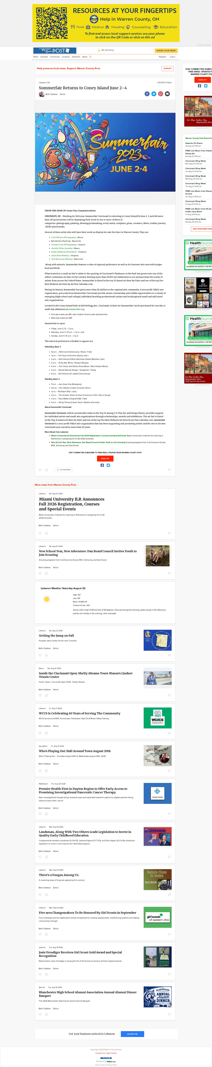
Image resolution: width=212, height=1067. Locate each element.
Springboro (43, 746)
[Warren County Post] (54, 50)
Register (162, 57)
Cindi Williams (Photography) (63, 237)
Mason (41, 668)
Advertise (76, 57)
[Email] (167, 93)
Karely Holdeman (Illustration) (64, 252)
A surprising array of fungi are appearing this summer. (62, 880)
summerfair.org (76, 309)
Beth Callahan (52, 94)
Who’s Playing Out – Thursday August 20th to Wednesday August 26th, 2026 (72, 756)
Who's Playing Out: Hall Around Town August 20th (75, 751)
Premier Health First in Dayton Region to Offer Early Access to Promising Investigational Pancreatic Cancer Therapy (83, 790)
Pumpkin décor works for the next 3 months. (58, 641)
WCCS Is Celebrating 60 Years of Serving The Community (79, 713)
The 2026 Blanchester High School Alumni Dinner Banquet (64, 1001)
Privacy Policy (112, 1065)
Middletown (43, 784)
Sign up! (105, 459)
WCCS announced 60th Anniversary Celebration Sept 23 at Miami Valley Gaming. (74, 718)
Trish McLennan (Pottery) (62, 259)
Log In (172, 57)
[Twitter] (153, 93)
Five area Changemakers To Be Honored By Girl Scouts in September (87, 912)
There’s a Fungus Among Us (59, 875)
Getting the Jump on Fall (56, 635)
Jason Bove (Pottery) (60, 255)
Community (55, 57)
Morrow (42, 987)
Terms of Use (100, 1065)
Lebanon (42, 494)
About (84, 57)
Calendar (44, 57)
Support (168, 68)
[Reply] (47, 469)
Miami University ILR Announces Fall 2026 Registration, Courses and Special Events (71, 504)
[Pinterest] (160, 93)
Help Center (111, 1053)
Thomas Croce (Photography (63, 245)
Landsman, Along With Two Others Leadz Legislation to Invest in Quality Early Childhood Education (85, 833)
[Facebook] (147, 93)
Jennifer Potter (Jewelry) (61, 248)
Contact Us (100, 1053)
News (35, 57)
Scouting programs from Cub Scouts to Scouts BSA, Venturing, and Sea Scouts (73, 560)
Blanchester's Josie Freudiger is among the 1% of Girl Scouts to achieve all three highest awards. (80, 961)
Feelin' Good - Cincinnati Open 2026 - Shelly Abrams (62, 682)
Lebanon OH (44, 83)
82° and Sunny (107, 50)
